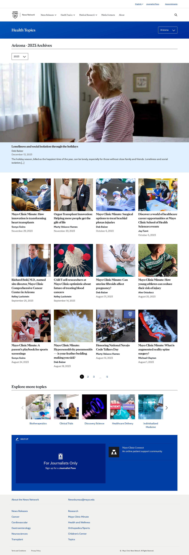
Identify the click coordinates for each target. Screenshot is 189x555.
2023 (17, 56)
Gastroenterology (21, 528)
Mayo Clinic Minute (78, 516)
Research (73, 511)
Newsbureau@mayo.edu (81, 499)
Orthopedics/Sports (79, 528)
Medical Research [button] (87, 15)
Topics (71, 539)
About (121, 15)
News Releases (20, 511)
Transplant (17, 539)
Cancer (15, 516)
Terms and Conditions (19, 551)
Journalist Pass (152, 4)
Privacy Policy (36, 551)
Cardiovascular (20, 522)
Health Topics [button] (67, 15)
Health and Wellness (79, 522)
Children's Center (77, 533)
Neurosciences (20, 533)
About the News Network (25, 499)
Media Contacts (108, 15)
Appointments (171, 4)
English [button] (138, 4)
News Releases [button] (47, 15)
